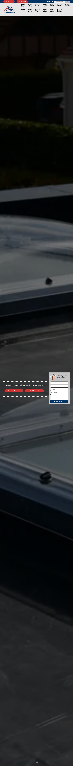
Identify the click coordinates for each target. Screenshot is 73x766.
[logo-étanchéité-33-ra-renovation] (10, 9)
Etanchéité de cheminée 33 (52, 11)
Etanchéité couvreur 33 (59, 5)
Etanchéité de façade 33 (37, 5)
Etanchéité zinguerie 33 (52, 5)
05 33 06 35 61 (10, 1)
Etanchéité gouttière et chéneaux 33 (37, 11)
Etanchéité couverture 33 (67, 5)
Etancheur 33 (23, 10)
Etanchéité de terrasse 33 (30, 11)
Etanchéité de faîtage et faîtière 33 (59, 11)
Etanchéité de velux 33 (45, 5)
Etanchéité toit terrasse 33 (45, 11)
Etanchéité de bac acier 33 (30, 5)
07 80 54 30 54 (23, 1)
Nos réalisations (14, 390)
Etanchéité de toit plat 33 (23, 5)
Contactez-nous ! (34, 390)
